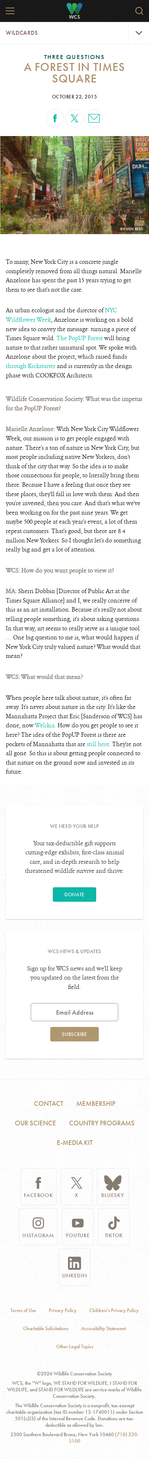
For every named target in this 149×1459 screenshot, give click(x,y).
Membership (95, 1103)
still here (98, 744)
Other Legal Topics (74, 1347)
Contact (48, 1103)
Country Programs (102, 1123)
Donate (74, 894)
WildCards (22, 33)
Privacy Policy (63, 1310)
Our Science (35, 1123)
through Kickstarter (30, 366)
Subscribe (74, 1034)
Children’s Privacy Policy (114, 1310)
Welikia (45, 725)
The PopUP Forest (79, 338)
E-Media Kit (75, 1142)
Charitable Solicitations (45, 1328)
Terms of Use (23, 1310)
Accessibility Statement (103, 1328)
